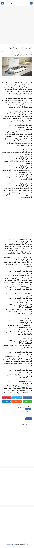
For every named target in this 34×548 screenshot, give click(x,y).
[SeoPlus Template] (26, 544)
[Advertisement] (17, 26)
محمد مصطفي (17, 2)
